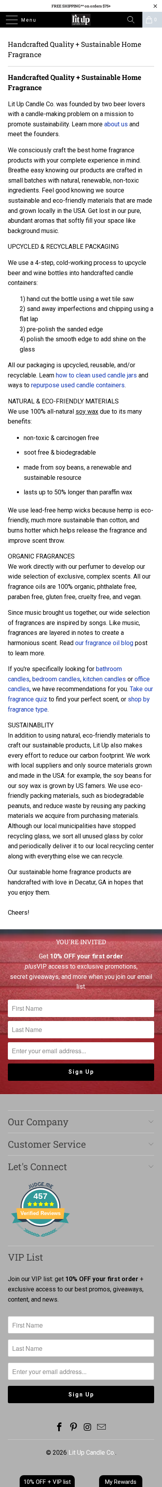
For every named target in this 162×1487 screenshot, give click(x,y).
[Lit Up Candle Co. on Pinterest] (73, 1427)
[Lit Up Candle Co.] (81, 20)
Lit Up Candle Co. (91, 1452)
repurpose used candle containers (78, 385)
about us (116, 124)
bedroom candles (56, 679)
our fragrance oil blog (104, 643)
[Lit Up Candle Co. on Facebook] (60, 1427)
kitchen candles (104, 679)
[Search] (134, 19)
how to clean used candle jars (96, 375)
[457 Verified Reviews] (40, 1241)
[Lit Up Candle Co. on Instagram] (88, 1427)
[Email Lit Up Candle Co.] (102, 1427)
